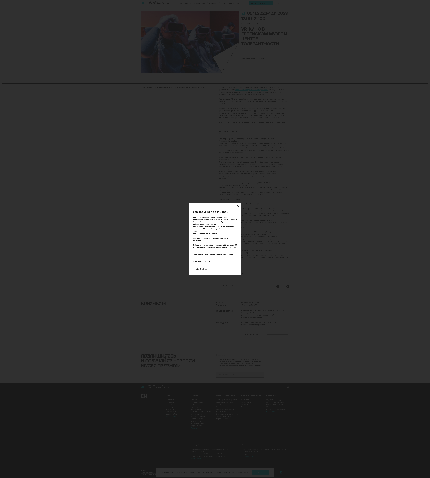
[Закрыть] (237, 206)
